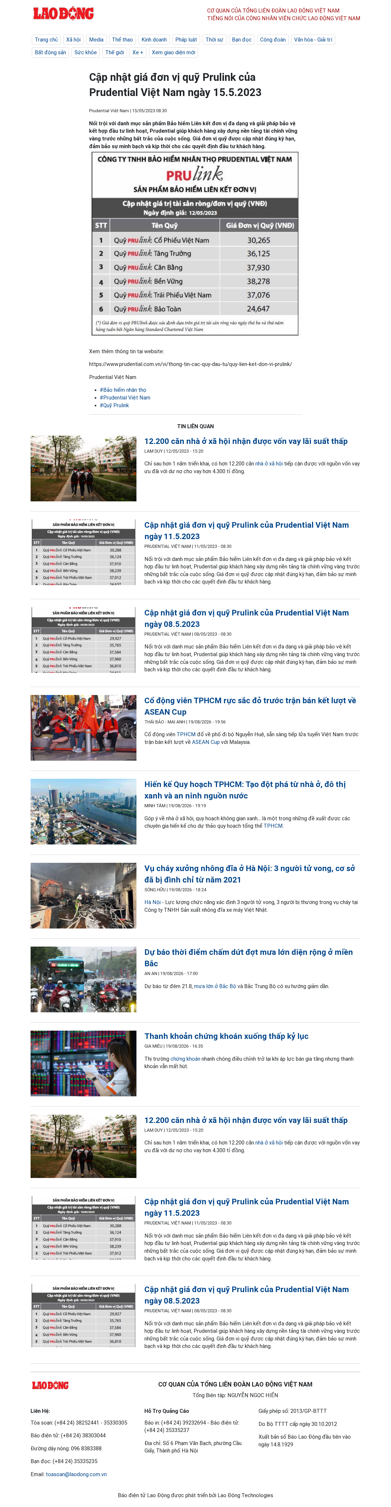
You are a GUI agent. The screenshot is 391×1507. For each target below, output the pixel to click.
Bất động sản (50, 52)
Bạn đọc (242, 39)
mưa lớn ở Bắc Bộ (215, 986)
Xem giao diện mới (173, 52)
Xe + (137, 52)
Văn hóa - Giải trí (313, 39)
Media (96, 39)
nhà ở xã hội (269, 463)
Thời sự (214, 39)
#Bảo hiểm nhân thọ (123, 390)
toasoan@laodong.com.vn (76, 1474)
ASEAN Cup (206, 742)
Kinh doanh (154, 39)
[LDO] (83, 469)
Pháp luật (186, 39)
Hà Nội (152, 902)
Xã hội (73, 39)
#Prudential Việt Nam (125, 397)
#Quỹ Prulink (114, 405)
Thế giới (114, 52)
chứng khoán (185, 1059)
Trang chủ (46, 39)
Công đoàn (273, 39)
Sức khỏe (85, 52)
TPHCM (186, 734)
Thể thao (122, 39)
